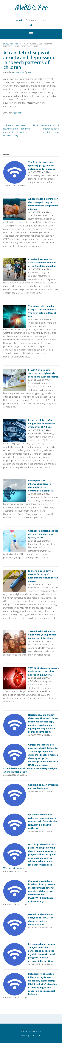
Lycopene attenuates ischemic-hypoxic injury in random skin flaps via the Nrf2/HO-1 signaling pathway (42, 821)
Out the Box (35, 1031)
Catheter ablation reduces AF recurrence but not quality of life (43, 534)
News (23, 1035)
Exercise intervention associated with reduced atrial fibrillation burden (42, 262)
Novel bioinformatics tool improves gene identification (46, 129)
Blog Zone (29, 1035)
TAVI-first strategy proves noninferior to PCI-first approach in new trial (43, 671)
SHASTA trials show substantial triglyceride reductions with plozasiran (43, 373)
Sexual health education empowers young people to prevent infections (42, 635)
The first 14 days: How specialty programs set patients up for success (41, 165)
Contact (37, 1035)
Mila (30, 72)
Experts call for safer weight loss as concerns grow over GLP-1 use (41, 423)
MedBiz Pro (31, 7)
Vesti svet (17, 112)
